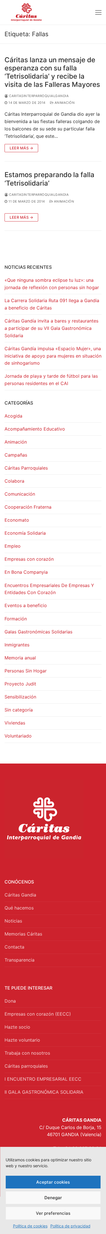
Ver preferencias (53, 1213)
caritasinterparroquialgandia (38, 96)
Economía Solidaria (25, 533)
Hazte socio (17, 1027)
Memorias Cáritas (23, 934)
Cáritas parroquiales (26, 1066)
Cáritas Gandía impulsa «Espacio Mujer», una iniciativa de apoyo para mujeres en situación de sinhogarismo (53, 356)
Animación (64, 103)
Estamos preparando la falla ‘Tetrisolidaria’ (49, 179)
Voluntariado (18, 736)
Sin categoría (19, 710)
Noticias (13, 921)
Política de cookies (30, 1226)
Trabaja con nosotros (27, 1053)
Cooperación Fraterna (28, 507)
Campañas (16, 455)
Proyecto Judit (20, 684)
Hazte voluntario (22, 1040)
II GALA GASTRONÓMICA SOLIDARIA (44, 1092)
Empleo (13, 546)
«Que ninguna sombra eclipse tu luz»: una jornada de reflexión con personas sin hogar (52, 283)
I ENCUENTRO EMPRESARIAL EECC (43, 1079)
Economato (17, 520)
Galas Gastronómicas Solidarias (38, 632)
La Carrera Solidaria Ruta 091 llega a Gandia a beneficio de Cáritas (52, 304)
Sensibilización (20, 697)
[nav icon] (98, 12)
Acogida (13, 416)
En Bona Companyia (26, 572)
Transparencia (19, 960)
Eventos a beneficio (26, 605)
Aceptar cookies (53, 1182)
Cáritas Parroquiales (26, 468)
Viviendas (15, 723)
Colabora (14, 481)
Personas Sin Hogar (26, 671)
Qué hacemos (19, 908)
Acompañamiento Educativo (35, 429)
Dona (10, 1001)
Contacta (14, 947)
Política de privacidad (70, 1226)
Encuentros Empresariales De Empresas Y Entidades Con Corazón (49, 588)
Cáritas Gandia (20, 895)
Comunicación (20, 494)
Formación (16, 619)
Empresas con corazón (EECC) (38, 1014)
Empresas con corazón (29, 559)
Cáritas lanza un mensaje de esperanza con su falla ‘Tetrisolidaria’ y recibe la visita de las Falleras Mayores (52, 72)
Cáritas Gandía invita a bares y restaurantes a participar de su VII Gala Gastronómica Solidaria (51, 328)
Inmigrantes (17, 645)
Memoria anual (20, 658)
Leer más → (21, 148)
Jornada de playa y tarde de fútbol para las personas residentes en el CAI (51, 379)
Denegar (53, 1197)
